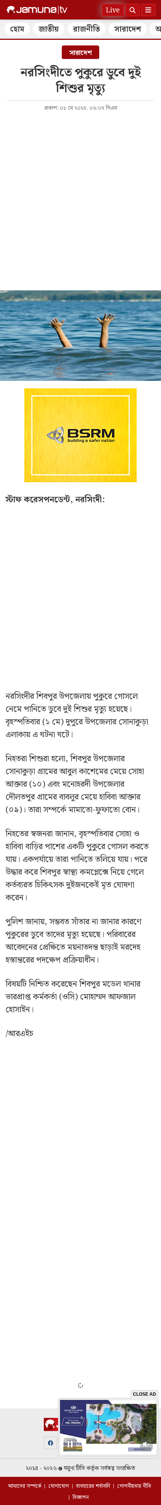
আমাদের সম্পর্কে (24, 1486)
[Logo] (37, 10)
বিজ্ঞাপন (81, 1497)
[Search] (132, 10)
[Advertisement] (80, 200)
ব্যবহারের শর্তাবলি (93, 1486)
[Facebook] (50, 1443)
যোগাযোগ (58, 1486)
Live (113, 10)
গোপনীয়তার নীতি (134, 1486)
